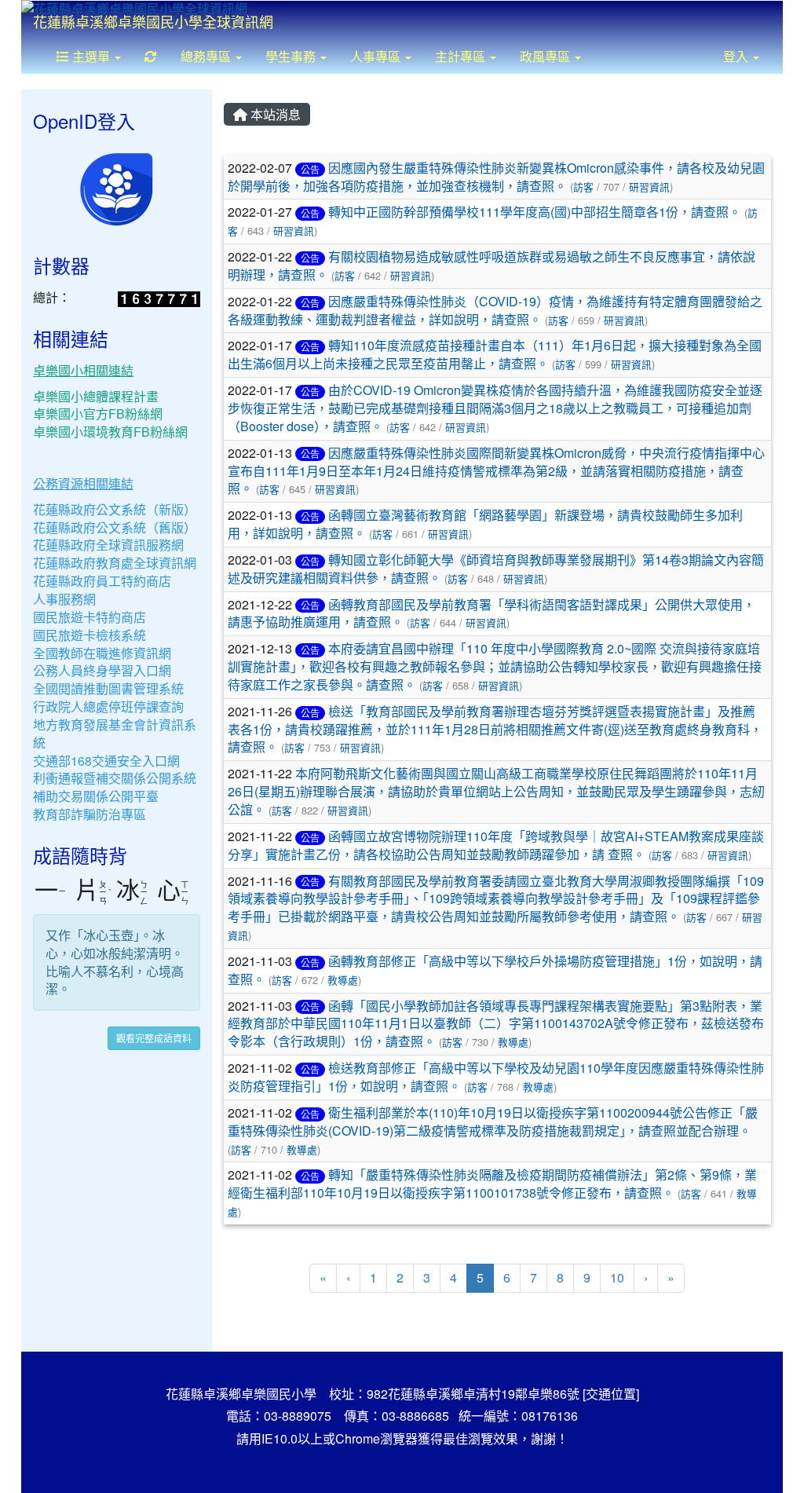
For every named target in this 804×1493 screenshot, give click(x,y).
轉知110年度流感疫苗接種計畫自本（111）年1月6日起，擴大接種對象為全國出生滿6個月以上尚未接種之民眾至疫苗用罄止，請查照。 (495, 354)
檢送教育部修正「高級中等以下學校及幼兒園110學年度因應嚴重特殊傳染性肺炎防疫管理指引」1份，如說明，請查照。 (496, 1077)
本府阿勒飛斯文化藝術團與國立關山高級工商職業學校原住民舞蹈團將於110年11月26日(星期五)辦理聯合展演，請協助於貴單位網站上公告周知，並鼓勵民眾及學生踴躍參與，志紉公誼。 (496, 791)
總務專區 (207, 56)
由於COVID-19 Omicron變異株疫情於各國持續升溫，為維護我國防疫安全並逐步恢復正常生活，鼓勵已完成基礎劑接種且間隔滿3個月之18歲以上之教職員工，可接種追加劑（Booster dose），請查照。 (495, 408)
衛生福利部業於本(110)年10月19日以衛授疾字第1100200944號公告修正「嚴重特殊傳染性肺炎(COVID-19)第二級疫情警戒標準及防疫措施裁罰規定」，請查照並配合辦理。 (493, 1121)
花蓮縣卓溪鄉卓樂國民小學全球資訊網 (153, 21)
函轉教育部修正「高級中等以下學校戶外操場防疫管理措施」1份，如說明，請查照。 (495, 970)
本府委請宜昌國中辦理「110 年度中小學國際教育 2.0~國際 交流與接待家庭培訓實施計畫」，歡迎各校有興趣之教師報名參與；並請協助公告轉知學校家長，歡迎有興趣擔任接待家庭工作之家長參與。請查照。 (495, 666)
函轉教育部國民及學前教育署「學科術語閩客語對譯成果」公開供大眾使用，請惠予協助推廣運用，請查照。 (491, 613)
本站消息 (274, 114)
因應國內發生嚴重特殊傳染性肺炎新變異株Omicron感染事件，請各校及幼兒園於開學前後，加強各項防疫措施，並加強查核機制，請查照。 (496, 177)
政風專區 (546, 56)
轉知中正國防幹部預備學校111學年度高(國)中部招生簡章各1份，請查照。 (534, 212)
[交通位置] (611, 1394)
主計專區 (461, 56)
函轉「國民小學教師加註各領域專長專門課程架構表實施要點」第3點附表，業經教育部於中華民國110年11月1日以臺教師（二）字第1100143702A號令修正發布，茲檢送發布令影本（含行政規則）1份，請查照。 (496, 1024)
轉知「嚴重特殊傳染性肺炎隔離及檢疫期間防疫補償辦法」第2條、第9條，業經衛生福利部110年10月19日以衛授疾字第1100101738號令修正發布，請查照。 (492, 1183)
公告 (310, 169)
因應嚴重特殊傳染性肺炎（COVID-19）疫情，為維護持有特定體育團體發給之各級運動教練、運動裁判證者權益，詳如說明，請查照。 (495, 310)
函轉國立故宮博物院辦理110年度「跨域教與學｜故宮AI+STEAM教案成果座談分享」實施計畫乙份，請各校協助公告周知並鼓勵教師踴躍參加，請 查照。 (496, 845)
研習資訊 (649, 186)
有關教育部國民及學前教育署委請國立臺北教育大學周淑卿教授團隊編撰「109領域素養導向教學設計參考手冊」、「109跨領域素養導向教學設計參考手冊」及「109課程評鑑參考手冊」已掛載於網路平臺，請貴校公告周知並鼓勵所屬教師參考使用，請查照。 (496, 899)
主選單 (91, 56)
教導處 (342, 979)
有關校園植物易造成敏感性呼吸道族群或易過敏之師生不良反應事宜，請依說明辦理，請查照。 (491, 265)
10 (617, 1277)
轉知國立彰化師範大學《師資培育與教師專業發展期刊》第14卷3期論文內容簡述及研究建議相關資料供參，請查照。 (496, 569)
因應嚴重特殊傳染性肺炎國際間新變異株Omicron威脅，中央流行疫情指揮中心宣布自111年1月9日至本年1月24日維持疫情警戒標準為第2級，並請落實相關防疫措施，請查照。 (496, 471)
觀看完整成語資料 (154, 1038)
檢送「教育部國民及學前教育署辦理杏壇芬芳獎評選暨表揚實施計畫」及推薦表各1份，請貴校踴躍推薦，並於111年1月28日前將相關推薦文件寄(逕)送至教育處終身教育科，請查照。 (495, 729)
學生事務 (292, 56)
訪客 (583, 186)
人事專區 (377, 56)
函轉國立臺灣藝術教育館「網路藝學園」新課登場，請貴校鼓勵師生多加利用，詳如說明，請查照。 (485, 524)
